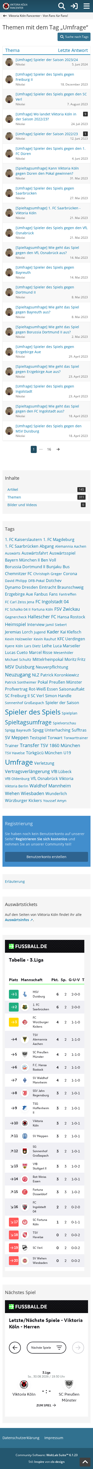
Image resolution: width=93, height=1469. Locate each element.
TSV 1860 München (60, 745)
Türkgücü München (44, 753)
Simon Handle (58, 695)
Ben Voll (48, 560)
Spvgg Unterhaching (51, 730)
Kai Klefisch (70, 632)
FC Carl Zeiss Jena (19, 602)
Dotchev (54, 580)
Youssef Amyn (54, 800)
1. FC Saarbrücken (21, 546)
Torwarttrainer (76, 737)
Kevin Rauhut (45, 639)
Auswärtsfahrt (35, 553)
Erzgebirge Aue (19, 594)
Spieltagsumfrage (28, 722)
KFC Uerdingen (71, 639)
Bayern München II (22, 560)
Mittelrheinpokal (47, 659)
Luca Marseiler (66, 645)
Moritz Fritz (74, 659)
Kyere (9, 646)
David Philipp (16, 580)
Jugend (40, 632)
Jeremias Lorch (19, 632)
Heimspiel (15, 624)
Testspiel (38, 737)
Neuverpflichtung (52, 667)
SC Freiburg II (17, 695)
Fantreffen (67, 594)
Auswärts (12, 553)
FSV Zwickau (67, 609)
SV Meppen (17, 737)
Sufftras (79, 730)
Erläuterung (15, 881)
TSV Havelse (15, 753)
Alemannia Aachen (70, 546)
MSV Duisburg (19, 667)
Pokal (43, 682)
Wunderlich (56, 793)
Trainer (12, 745)
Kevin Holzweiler (18, 639)
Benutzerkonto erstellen (46, 856)
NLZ (35, 675)
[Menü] (87, 6)
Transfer (29, 745)
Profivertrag (16, 689)
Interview (35, 624)
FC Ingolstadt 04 (52, 602)
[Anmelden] (74, 6)
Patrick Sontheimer (20, 682)
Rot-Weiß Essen (43, 689)
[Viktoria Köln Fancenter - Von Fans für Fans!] (18, 6)
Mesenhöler (63, 652)
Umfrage (19, 762)
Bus (66, 566)
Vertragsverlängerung (27, 771)
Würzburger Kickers (23, 800)
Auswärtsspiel (62, 553)
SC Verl (37, 695)
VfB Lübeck (61, 771)
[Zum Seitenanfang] (85, 1462)
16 (49, 449)
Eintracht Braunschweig (61, 587)
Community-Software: (47, 1455)
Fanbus (41, 594)
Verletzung (44, 763)
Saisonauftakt (72, 689)
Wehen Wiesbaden (24, 793)
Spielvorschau (64, 723)
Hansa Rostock (71, 617)
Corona (70, 573)
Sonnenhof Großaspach (24, 702)
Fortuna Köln (42, 609)
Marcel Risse (40, 652)
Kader (53, 632)
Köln (19, 646)
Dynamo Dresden (21, 587)
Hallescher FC (42, 617)
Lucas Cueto (16, 652)
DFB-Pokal (36, 580)
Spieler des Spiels (33, 711)
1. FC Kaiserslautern (23, 539)
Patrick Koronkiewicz (59, 675)
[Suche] (62, 6)
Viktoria (66, 778)
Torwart (55, 737)
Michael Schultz (18, 659)
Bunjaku (54, 566)
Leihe (47, 645)
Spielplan (69, 713)
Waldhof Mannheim (50, 786)
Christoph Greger (47, 573)
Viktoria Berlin (16, 786)
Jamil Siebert (56, 624)
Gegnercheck (16, 617)
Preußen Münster (65, 682)
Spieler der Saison (62, 702)
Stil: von (47, 1462)
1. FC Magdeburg (58, 539)
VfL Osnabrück (44, 778)
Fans (53, 594)
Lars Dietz (32, 646)
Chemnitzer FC (18, 573)
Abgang (47, 546)
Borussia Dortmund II (25, 566)
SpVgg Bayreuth (18, 730)
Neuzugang (18, 674)
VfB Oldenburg (17, 778)
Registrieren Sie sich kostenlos (41, 839)
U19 (67, 753)
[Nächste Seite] (58, 449)
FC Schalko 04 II (18, 609)
